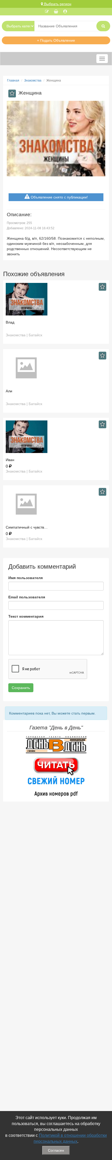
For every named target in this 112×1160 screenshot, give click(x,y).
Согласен (56, 1150)
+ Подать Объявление (56, 40)
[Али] (56, 368)
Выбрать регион (57, 4)
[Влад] (56, 299)
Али (9, 391)
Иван (10, 460)
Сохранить (21, 688)
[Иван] (56, 436)
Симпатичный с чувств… (27, 527)
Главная (13, 80)
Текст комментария (25, 616)
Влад (10, 322)
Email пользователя (26, 597)
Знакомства (32, 80)
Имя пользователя (25, 578)
